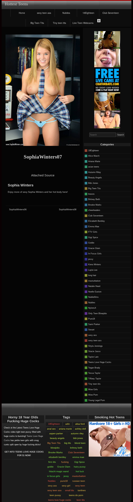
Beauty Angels (95, 177)
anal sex (51, 428)
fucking (65, 462)
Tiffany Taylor (94, 378)
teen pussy (55, 495)
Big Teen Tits (37, 22)
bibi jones (78, 438)
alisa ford (80, 424)
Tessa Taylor (94, 373)
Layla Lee (92, 270)
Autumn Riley (94, 172)
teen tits (81, 500)
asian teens (93, 166)
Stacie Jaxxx (94, 351)
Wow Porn (93, 395)
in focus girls (53, 476)
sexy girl (66, 485)
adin (67, 424)
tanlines (82, 490)
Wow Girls (93, 389)
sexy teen (80, 485)
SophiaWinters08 (67, 209)
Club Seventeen (111, 12)
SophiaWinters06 (18, 209)
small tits (69, 490)
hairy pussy (79, 466)
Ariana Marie (94, 161)
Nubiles (66, 12)
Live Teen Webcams (83, 22)
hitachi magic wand (59, 471)
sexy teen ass (44, 12)
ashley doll (80, 428)
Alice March (93, 156)
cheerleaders (94, 210)
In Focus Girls (95, 253)
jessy (90, 259)
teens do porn (76, 495)
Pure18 (91, 319)
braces (91, 194)
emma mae (78, 457)
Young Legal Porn (96, 400)
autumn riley (77, 433)
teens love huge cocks (59, 500)
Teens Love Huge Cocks (99, 362)
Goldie (91, 243)
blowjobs (55, 447)
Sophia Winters (20, 185)
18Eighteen (88, 12)
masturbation (94, 280)
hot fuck (80, 471)
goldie (50, 466)
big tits (67, 443)
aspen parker (56, 433)
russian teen (78, 481)
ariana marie (65, 428)
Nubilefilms (93, 297)
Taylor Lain (93, 356)
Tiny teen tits (59, 22)
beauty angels (57, 438)
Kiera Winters (94, 264)
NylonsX (92, 308)
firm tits (52, 462)
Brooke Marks (94, 204)
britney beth (76, 447)
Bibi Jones (93, 183)
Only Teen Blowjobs (97, 313)
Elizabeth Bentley (96, 221)
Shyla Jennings (95, 346)
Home (22, 12)
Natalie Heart (94, 286)
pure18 (64, 481)
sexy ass (92, 335)
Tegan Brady (94, 367)
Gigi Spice (93, 237)
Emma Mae (93, 226)
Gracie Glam (94, 248)
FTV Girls (92, 232)
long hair (92, 275)
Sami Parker (94, 324)
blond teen (80, 443)
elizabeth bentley (57, 457)
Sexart (91, 329)
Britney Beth (94, 199)
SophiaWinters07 (43, 157)
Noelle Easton (94, 291)
